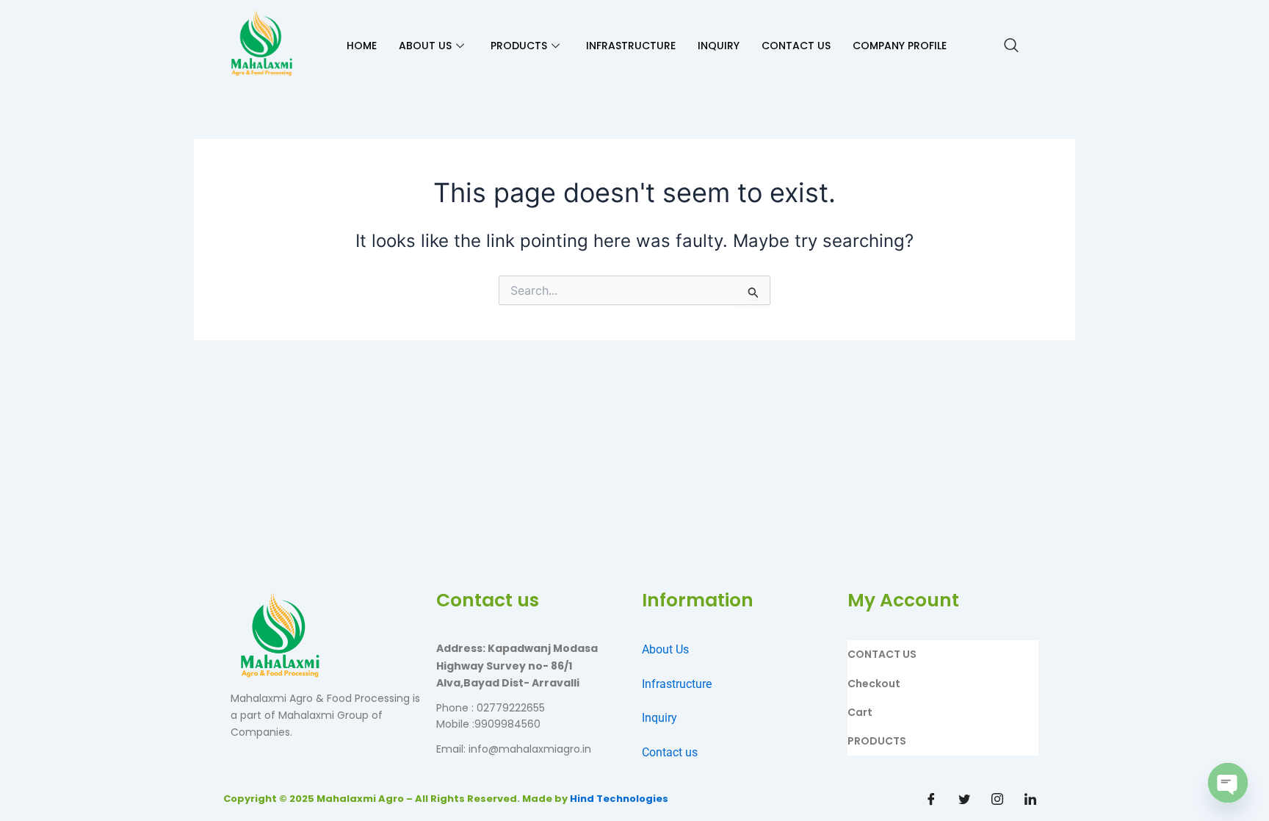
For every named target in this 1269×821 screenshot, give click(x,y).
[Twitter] (964, 799)
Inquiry (659, 718)
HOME (362, 45)
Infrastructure (677, 684)
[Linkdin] (1030, 799)
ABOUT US (425, 45)
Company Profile (900, 45)
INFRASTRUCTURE (631, 45)
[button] (1011, 46)
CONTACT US (796, 45)
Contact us (670, 752)
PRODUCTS (519, 45)
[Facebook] (931, 799)
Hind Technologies (619, 799)
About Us (665, 649)
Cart (859, 712)
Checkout (873, 683)
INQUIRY (719, 45)
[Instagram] (997, 799)
